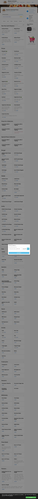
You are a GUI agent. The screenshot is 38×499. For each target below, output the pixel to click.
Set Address (19, 252)
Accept (31, 497)
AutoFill (24, 248)
